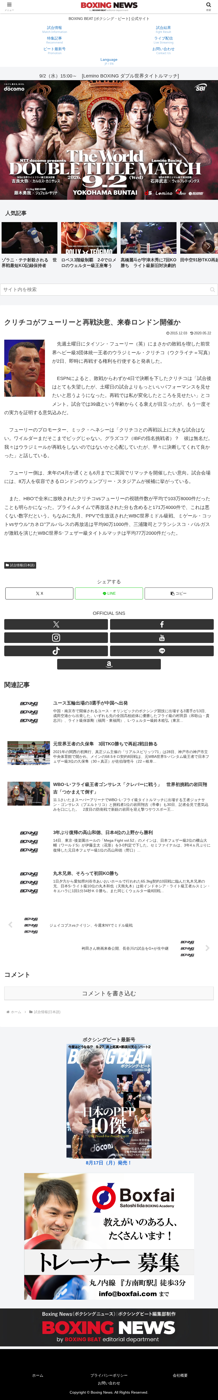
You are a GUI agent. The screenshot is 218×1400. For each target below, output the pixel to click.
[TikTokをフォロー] (56, 651)
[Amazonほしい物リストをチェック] (109, 664)
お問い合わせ (109, 1383)
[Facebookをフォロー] (162, 624)
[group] (29, 247)
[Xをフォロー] (56, 624)
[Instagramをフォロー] (56, 637)
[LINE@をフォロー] (162, 651)
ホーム (37, 1375)
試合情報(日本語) (22, 565)
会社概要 (180, 1375)
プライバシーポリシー (109, 1375)
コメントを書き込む (109, 993)
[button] (208, 246)
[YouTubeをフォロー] (162, 637)
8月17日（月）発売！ (109, 1162)
